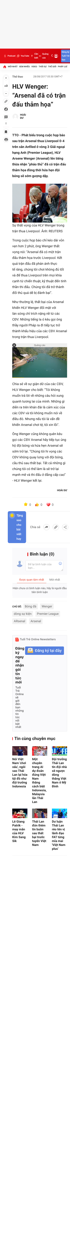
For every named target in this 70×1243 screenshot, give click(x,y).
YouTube (25, 56)
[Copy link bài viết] (56, 527)
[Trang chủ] (4, 66)
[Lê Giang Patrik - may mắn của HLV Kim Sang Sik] (19, 813)
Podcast (11, 56)
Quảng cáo (45, 56)
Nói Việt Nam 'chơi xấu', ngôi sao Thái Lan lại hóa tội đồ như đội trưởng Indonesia (19, 772)
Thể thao (17, 76)
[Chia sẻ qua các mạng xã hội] (65, 527)
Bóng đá (30, 606)
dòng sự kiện (23, 614)
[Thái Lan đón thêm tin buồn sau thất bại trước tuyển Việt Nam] (39, 813)
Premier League (48, 614)
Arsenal (36, 621)
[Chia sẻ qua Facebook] (46, 527)
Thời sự (42, 66)
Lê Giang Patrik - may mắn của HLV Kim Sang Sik (19, 831)
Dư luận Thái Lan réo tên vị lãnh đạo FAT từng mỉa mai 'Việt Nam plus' (58, 835)
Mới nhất (13, 66)
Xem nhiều (24, 66)
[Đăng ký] (44, 650)
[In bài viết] (6, 139)
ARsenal (19, 621)
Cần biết (36, 56)
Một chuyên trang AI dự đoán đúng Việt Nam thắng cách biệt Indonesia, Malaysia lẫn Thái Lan (39, 780)
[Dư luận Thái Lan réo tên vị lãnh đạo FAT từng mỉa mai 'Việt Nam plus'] (59, 813)
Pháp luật (63, 66)
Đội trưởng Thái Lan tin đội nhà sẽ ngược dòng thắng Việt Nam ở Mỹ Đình (59, 772)
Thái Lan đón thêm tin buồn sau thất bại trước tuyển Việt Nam (39, 833)
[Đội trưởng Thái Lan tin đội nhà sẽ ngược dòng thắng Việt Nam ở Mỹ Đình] (59, 751)
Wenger (47, 606)
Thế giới (52, 66)
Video (34, 66)
